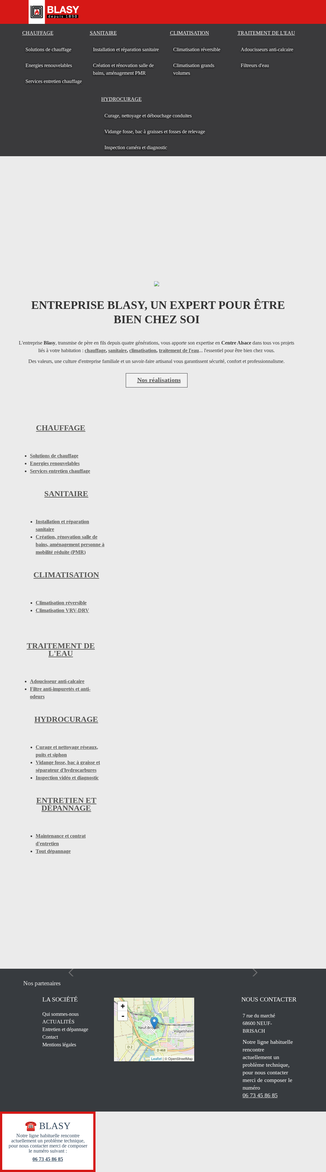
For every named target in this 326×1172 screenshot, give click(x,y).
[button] (253, 973)
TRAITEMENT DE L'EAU (61, 649)
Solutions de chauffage (54, 455)
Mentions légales (59, 1044)
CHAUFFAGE (60, 427)
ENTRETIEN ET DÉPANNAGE (66, 804)
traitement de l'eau (179, 350)
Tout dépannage (53, 851)
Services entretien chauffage (60, 471)
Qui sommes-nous (60, 1014)
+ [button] (123, 1006)
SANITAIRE (66, 493)
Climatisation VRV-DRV (62, 610)
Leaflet (156, 1058)
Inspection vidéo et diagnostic (67, 777)
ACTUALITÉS (58, 1021)
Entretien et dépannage (65, 1029)
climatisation (142, 350)
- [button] (123, 1015)
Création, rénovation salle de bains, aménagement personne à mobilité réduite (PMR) (70, 544)
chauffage (95, 350)
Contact (50, 1037)
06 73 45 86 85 (260, 1095)
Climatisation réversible (61, 602)
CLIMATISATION (66, 574)
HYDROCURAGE (66, 719)
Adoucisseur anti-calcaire (57, 681)
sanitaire (117, 350)
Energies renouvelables (55, 463)
